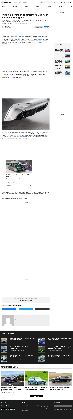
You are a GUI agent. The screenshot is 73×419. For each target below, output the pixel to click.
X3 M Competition (18, 36)
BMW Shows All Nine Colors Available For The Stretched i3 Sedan (59, 56)
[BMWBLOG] (10, 402)
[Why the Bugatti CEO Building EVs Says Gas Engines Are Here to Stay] (41, 346)
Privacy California (25, 410)
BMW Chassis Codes (35, 405)
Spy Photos (48, 6)
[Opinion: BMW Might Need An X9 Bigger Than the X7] (4, 346)
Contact (20, 2)
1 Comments (46, 27)
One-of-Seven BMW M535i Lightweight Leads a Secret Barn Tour (11, 389)
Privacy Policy (34, 408)
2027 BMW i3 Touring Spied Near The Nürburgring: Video (59, 67)
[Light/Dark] (69, 2)
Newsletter (25, 2)
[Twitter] (61, 2)
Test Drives (14, 6)
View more (36, 396)
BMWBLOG (4, 23)
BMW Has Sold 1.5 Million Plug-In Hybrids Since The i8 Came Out (59, 356)
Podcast (61, 6)
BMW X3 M (4, 11)
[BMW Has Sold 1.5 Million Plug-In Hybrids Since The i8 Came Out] (41, 355)
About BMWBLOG (25, 405)
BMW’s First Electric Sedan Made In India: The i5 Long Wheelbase (59, 50)
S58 (14, 77)
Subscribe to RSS (25, 408)
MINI (71, 6)
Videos (37, 6)
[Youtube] (64, 2)
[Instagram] (66, 2)
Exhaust (14, 305)
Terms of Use (34, 406)
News (26, 6)
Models (2, 6)
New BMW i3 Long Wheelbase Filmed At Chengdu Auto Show (59, 61)
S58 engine (40, 39)
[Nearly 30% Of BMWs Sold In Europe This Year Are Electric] (4, 355)
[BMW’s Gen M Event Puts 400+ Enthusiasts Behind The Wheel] (41, 338)
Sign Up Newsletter (44, 406)
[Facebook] (58, 2)
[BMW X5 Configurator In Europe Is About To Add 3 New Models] (4, 338)
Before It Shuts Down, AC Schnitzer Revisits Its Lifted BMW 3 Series (36, 388)
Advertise (16, 2)
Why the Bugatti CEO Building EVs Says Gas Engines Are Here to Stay (60, 347)
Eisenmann (23, 132)
